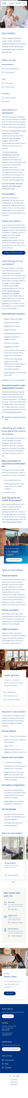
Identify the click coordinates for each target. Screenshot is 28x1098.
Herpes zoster (8, 372)
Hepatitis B (7, 346)
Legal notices (14, 1082)
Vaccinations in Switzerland (12, 68)
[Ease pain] (14, 906)
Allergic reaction (9, 801)
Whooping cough (9, 333)
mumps (12, 319)
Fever (6, 746)
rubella (20, 319)
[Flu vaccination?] (13, 858)
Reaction (7, 101)
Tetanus (6, 330)
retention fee (19, 180)
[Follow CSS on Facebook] (10, 1076)
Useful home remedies (13, 699)
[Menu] (24, 3)
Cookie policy (14, 1079)
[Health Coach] (14, 919)
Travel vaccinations (9, 72)
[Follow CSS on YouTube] (14, 1076)
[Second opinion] (14, 932)
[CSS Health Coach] (16, 554)
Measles (6, 319)
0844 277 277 (5, 1030)
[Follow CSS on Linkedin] (18, 1076)
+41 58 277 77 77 (6, 1035)
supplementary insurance (10, 240)
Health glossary (11, 692)
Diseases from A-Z (12, 695)
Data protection (14, 1084)
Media (6, 1063)
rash (19, 777)
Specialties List (6, 303)
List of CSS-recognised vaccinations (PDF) (15, 418)
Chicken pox (8, 322)
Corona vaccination (10, 87)
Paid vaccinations (9, 83)
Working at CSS (9, 1060)
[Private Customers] (4, 3)
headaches (7, 752)
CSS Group (8, 1067)
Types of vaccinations (10, 97)
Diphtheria (7, 326)
